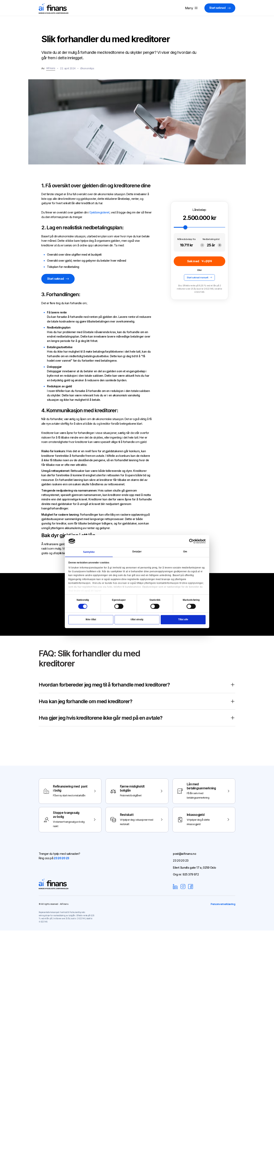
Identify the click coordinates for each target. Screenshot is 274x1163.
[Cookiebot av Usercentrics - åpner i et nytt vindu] (192, 541)
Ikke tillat (91, 619)
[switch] (119, 606)
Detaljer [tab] (137, 551)
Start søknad (217, 7)
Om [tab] (185, 551)
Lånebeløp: (199, 209)
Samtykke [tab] (89, 552)
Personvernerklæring (223, 904)
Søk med (193, 261)
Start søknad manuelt (197, 277)
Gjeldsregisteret (99, 212)
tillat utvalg (137, 619)
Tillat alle (183, 619)
